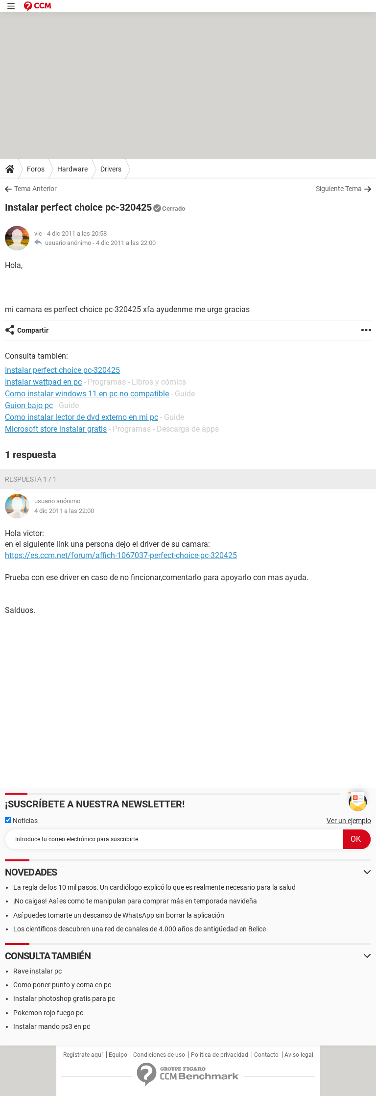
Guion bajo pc (29, 405)
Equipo (118, 1054)
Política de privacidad (219, 1054)
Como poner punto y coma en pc (62, 985)
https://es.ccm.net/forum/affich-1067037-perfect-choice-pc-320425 (121, 555)
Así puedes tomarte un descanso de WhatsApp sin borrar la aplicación (118, 915)
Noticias (24, 821)
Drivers (110, 169)
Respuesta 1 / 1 (31, 479)
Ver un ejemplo (349, 821)
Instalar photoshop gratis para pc (64, 998)
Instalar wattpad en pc (43, 382)
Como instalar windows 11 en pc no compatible (87, 393)
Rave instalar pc (37, 971)
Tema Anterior (35, 189)
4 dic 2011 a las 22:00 (126, 242)
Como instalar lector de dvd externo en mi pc (81, 417)
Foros (36, 169)
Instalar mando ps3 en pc (51, 1026)
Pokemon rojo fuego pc (48, 1013)
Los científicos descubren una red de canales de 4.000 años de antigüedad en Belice (139, 929)
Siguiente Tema (339, 189)
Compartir (32, 330)
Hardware (72, 169)
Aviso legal (298, 1054)
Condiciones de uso (159, 1054)
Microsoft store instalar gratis (56, 429)
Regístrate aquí (83, 1054)
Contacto (266, 1054)
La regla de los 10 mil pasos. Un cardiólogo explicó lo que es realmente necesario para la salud (154, 887)
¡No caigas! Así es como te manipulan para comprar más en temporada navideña (135, 901)
